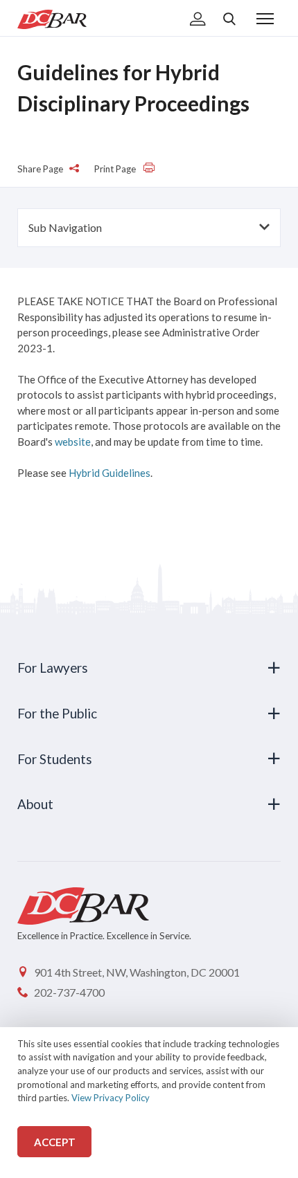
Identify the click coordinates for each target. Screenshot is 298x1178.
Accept (55, 1142)
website (73, 441)
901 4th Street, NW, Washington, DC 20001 (137, 972)
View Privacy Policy (110, 1097)
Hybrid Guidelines (109, 472)
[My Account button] (198, 20)
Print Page (116, 168)
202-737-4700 (69, 992)
